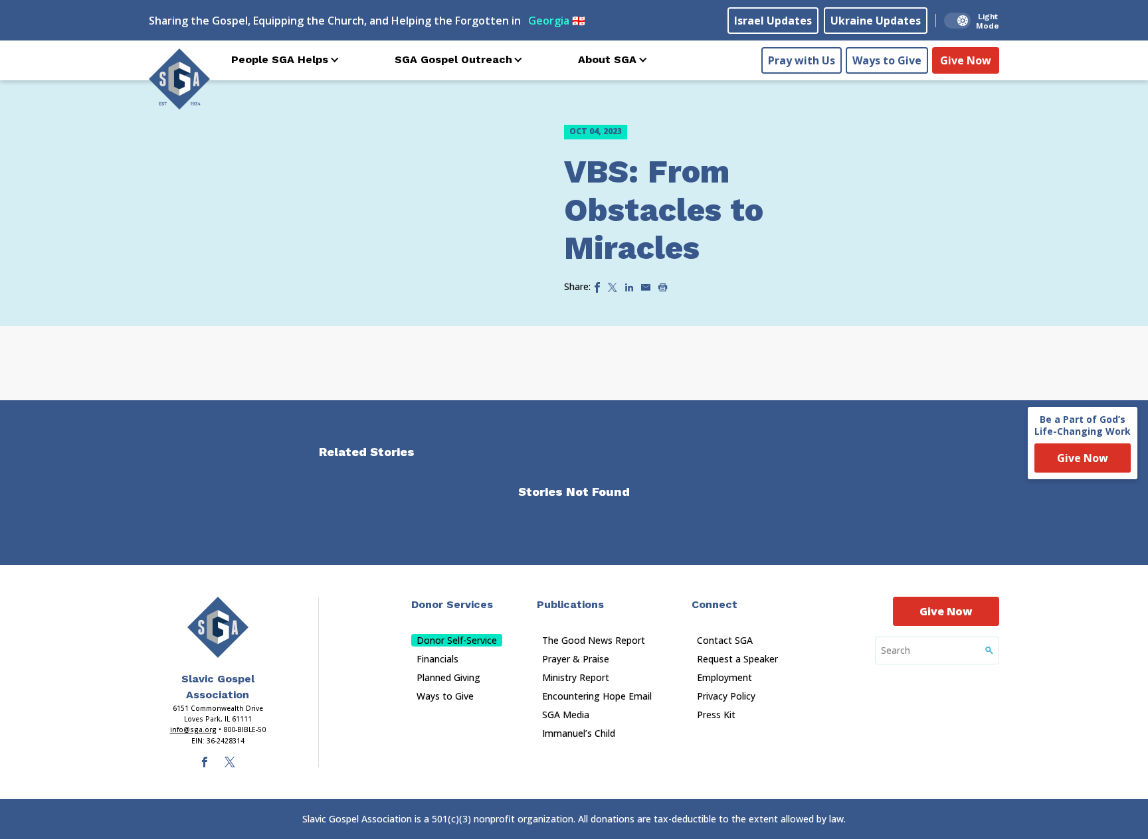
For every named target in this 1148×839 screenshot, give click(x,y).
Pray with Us (801, 60)
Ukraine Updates (875, 20)
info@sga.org (193, 729)
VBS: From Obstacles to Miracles (663, 210)
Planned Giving (448, 677)
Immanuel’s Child (578, 733)
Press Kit (716, 714)
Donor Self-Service (457, 640)
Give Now (965, 60)
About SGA (607, 59)
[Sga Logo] (179, 79)
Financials (437, 658)
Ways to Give (886, 60)
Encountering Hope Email (597, 696)
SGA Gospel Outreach (453, 59)
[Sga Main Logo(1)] (217, 627)
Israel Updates (773, 20)
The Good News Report (593, 640)
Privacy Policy (726, 696)
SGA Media (565, 714)
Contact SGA (725, 640)
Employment (724, 677)
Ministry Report (575, 677)
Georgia (556, 20)
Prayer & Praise (575, 658)
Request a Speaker (737, 658)
